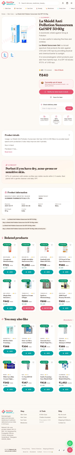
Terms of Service (36, 448)
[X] (64, 450)
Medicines (50, 8)
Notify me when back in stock (58, 92)
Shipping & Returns (64, 420)
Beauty (39, 8)
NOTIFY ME (29, 308)
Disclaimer (33, 452)
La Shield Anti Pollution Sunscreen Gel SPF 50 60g (22, 219)
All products (68, 320)
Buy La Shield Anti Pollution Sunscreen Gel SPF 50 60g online (20, 222)
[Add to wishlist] (15, 245)
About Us (25, 452)
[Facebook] (59, 450)
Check (69, 108)
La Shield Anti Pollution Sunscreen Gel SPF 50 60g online (19, 225)
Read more (8, 152)
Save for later (57, 97)
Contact (39, 452)
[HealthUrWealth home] (9, 3)
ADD (11, 272)
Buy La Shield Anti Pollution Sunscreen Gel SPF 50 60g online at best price (24, 228)
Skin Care (7, 8)
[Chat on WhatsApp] (70, 443)
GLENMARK (45, 17)
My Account (62, 414)
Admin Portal (62, 417)
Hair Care (18, 8)
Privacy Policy (26, 448)
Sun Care (29, 8)
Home (3, 14)
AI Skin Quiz (43, 414)
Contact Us (61, 423)
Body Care (61, 8)
